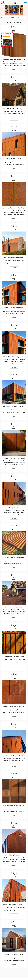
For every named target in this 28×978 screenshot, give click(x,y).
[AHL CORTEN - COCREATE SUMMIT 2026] (6, 39)
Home (5, 17)
